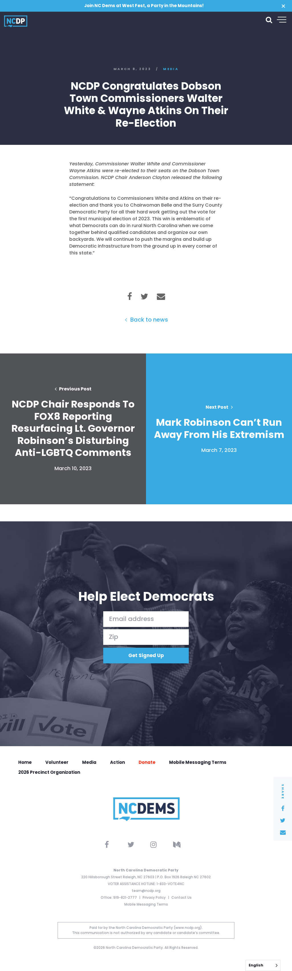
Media (171, 69)
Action (117, 762)
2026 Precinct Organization (49, 772)
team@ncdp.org (146, 890)
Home (25, 762)
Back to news (148, 320)
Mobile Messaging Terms (197, 762)
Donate (147, 762)
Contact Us (181, 897)
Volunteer (56, 762)
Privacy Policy (155, 897)
